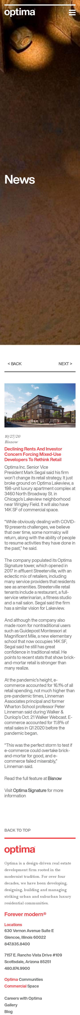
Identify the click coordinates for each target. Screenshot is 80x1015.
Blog (8, 1011)
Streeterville (45, 571)
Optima (11, 467)
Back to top (17, 830)
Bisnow (11, 441)
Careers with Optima (23, 998)
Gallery (10, 1005)
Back (16, 363)
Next (64, 363)
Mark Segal (34, 472)
